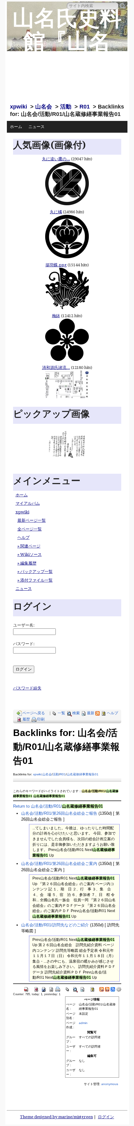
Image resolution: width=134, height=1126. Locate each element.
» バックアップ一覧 (35, 571)
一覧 (61, 713)
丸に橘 (56, 212)
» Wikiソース (29, 554)
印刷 (41, 719)
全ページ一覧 (29, 529)
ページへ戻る (33, 713)
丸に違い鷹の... (56, 159)
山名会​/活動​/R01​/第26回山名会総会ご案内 (59, 863)
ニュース (36, 126)
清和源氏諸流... (56, 367)
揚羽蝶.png (56, 265)
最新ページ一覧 (31, 520)
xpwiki (18, 107)
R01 (84, 107)
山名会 (43, 107)
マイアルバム (28, 503)
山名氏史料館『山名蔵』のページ (67, 53)
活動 (65, 107)
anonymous (109, 1084)
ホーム (16, 126)
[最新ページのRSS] (97, 713)
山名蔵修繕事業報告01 (82, 774)
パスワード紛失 (27, 688)
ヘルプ (23, 537)
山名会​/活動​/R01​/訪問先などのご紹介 (55, 925)
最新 (90, 713)
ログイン (106, 1117)
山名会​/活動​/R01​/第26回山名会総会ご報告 (59, 813)
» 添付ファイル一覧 (35, 580)
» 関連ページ (29, 546)
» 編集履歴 (26, 563)
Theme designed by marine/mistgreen (56, 1117)
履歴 (26, 719)
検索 (76, 713)
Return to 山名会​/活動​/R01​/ (58, 806)
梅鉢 (56, 315)
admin (83, 1023)
